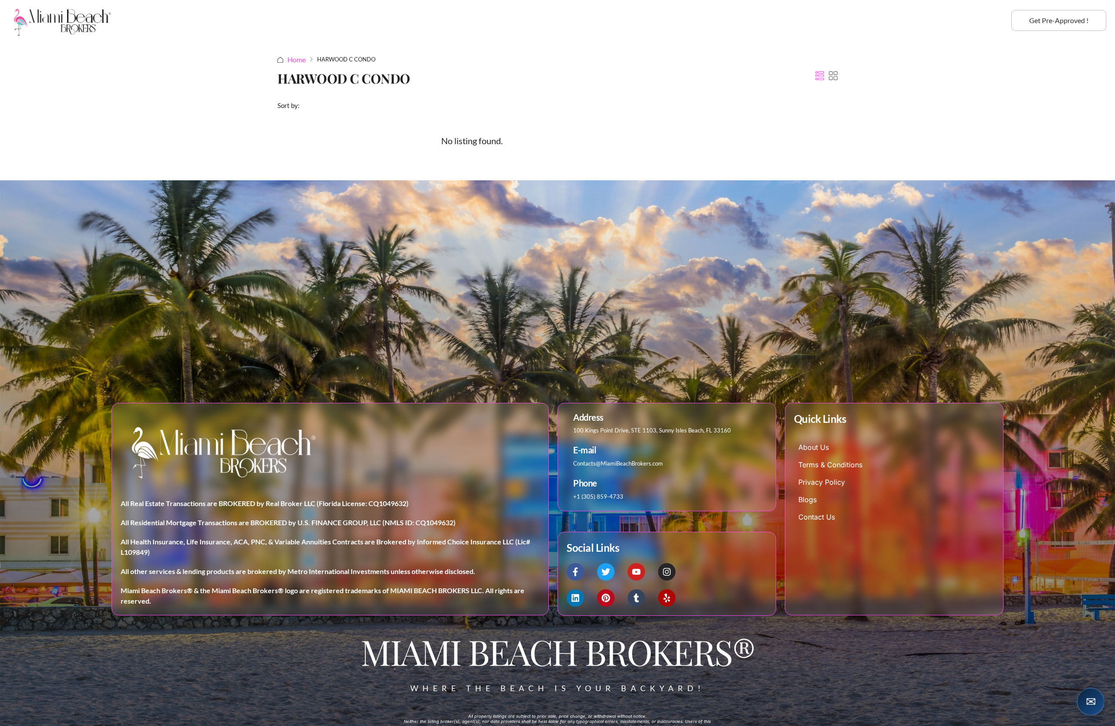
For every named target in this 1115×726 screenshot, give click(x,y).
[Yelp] (667, 598)
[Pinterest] (606, 598)
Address (588, 417)
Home (296, 59)
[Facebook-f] (575, 572)
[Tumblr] (636, 598)
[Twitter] (606, 572)
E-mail (584, 450)
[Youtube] (636, 572)
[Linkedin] (575, 598)
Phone (585, 483)
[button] (819, 76)
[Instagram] (667, 572)
